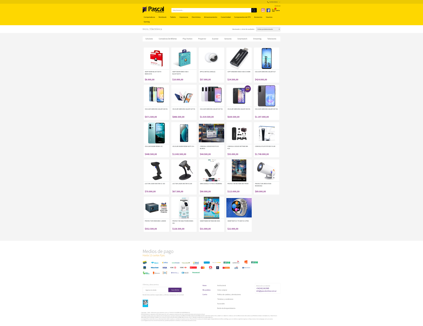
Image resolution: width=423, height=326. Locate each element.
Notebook (162, 17)
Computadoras (149, 17)
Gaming (147, 22)
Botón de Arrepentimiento (226, 308)
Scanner (215, 39)
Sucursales (221, 304)
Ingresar (277, 6)
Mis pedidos (206, 290)
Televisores (271, 39)
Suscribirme (175, 290)
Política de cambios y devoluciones (229, 294)
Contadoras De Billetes (168, 39)
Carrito (204, 294)
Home (204, 285)
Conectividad (226, 17)
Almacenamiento (210, 17)
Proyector (202, 39)
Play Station (187, 39)
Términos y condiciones (225, 299)
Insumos (269, 17)
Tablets (173, 17)
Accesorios (258, 17)
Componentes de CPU (242, 17)
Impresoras (183, 17)
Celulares (149, 39)
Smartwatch (242, 39)
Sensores (228, 39)
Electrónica (196, 17)
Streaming (257, 39)
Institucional (221, 285)
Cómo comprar (222, 290)
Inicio (145, 29)
